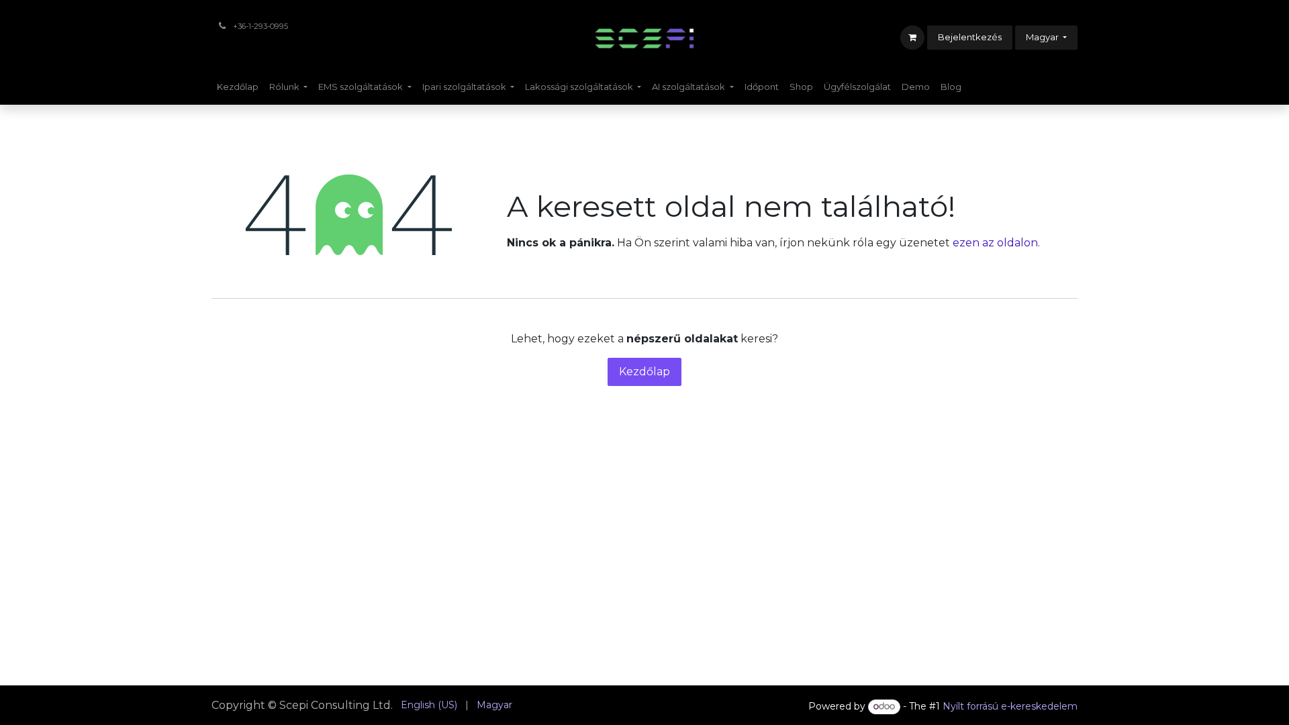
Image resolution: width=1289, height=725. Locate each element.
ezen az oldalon (995, 242)
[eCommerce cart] (912, 38)
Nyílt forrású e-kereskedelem (1010, 706)
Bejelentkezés (970, 37)
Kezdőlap (644, 371)
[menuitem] (237, 87)
